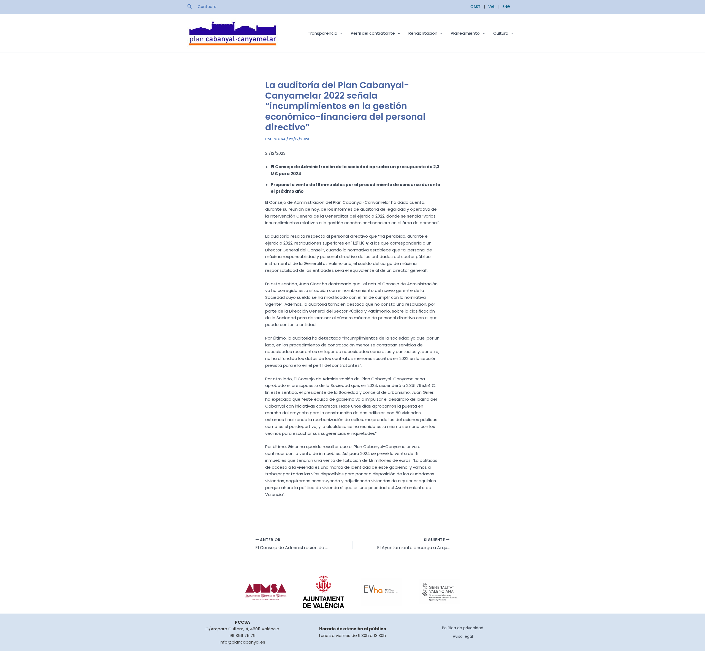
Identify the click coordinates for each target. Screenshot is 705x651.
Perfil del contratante (373, 33)
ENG (506, 6)
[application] (340, 33)
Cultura (500, 33)
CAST (475, 6)
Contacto (207, 6)
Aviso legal (463, 636)
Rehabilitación (422, 33)
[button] (189, 7)
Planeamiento (465, 33)
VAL (491, 6)
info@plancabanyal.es (242, 642)
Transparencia (322, 33)
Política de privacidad (462, 628)
